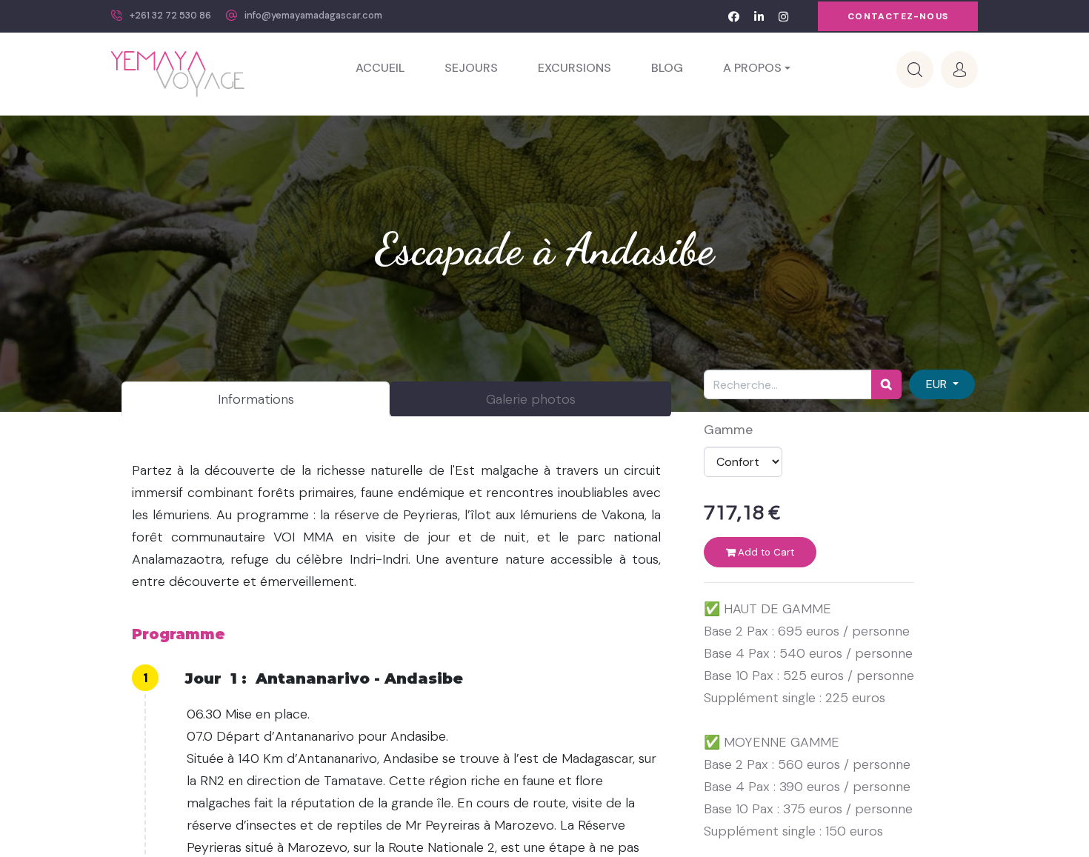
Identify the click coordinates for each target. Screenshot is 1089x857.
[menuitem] (380, 68)
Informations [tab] (256, 399)
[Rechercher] (886, 384)
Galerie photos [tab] (531, 399)
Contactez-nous (897, 16)
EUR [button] (938, 384)
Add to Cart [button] (764, 552)
